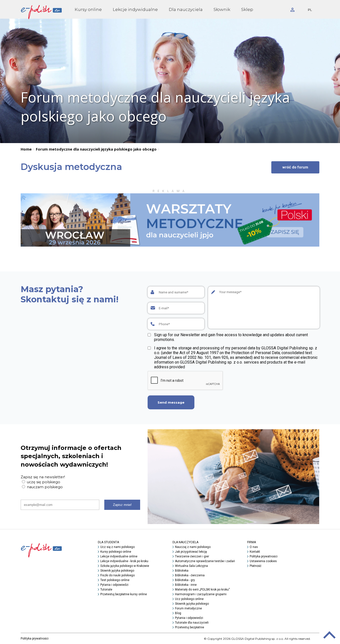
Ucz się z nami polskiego (117, 547)
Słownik (222, 9)
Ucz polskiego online (189, 599)
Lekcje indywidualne (135, 9)
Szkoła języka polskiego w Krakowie (124, 566)
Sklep (247, 9)
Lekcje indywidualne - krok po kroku (124, 561)
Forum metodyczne (188, 608)
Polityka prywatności (264, 556)
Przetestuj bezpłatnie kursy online (123, 594)
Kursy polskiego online (115, 551)
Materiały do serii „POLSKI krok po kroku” (202, 589)
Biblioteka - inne (186, 585)
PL (310, 10)
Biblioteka (181, 570)
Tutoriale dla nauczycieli (192, 622)
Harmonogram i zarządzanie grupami (201, 594)
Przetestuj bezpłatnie (189, 627)
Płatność (255, 566)
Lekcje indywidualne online (118, 556)
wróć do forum (295, 167)
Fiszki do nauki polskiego (117, 575)
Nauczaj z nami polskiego (193, 547)
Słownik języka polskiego (117, 570)
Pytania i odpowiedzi (114, 585)
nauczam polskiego (44, 487)
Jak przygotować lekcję (191, 551)
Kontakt (255, 551)
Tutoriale (106, 589)
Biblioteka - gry (185, 580)
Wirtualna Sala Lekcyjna (191, 566)
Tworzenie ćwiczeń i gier (192, 556)
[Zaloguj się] (292, 9)
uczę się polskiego (43, 482)
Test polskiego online (114, 580)
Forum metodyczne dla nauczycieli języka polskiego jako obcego (96, 149)
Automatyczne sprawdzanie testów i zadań (205, 561)
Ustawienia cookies (263, 561)
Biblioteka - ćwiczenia (190, 575)
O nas (254, 547)
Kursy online (88, 9)
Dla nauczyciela (186, 9)
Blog (178, 613)
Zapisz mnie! (122, 505)
